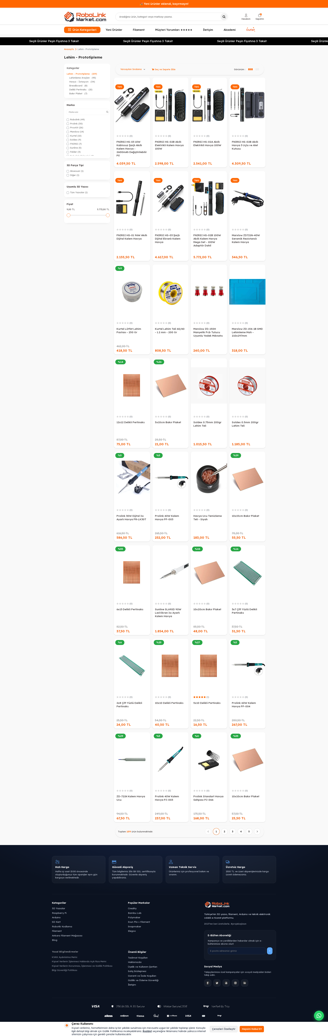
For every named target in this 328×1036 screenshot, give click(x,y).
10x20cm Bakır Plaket (207, 609)
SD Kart (56, 921)
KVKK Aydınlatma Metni (64, 957)
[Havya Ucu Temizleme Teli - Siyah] (209, 479)
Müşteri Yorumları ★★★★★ (173, 29)
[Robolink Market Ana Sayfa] (240, 905)
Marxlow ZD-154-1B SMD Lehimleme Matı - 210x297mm (247, 332)
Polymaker (134, 917)
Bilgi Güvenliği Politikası (64, 970)
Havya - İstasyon (82, 81)
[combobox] (171, 17)
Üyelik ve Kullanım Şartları (142, 966)
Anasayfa (69, 49)
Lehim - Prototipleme (82, 73)
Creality (132, 908)
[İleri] (257, 831)
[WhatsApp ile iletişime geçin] (319, 1016)
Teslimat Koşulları (138, 957)
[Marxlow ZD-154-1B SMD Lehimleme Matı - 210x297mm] (247, 292)
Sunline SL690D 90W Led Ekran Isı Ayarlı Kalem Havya (168, 613)
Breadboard (78, 85)
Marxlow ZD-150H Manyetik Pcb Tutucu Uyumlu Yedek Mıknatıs (208, 332)
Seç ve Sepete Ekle (164, 69)
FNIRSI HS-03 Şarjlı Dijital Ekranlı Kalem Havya (167, 239)
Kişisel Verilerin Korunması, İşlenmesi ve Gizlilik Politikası (82, 965)
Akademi (230, 29)
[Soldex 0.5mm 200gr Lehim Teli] (247, 385)
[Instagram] (235, 983)
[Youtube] (226, 983)
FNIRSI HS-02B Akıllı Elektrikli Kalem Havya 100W (169, 145)
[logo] (85, 17)
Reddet (147, 1031)
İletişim (208, 29)
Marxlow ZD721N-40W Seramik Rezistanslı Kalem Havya (246, 239)
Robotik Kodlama (62, 926)
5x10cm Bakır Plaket (168, 422)
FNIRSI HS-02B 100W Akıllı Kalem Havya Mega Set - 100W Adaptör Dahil (207, 240)
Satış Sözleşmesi (137, 971)
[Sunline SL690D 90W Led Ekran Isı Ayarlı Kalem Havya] (170, 572)
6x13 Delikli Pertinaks (130, 609)
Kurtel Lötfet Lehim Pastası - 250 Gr (129, 330)
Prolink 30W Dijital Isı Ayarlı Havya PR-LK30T (131, 517)
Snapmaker (134, 926)
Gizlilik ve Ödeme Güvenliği (143, 980)
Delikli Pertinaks (80, 89)
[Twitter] (217, 983)
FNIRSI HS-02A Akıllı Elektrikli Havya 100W (207, 143)
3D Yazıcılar (58, 908)
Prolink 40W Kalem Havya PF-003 (167, 517)
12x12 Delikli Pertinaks (131, 422)
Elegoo (132, 930)
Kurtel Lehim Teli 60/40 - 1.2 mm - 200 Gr (169, 330)
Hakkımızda (134, 962)
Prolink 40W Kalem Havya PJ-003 (167, 798)
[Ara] (224, 16)
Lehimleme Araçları (82, 77)
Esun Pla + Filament (139, 921)
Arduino (56, 917)
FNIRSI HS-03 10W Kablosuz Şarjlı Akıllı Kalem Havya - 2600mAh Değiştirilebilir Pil (132, 148)
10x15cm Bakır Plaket (245, 515)
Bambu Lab (134, 912)
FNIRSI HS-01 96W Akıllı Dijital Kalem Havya (132, 237)
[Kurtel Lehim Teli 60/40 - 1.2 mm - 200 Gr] (170, 292)
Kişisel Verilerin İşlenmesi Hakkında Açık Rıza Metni (79, 961)
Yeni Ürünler (114, 29)
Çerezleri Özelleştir (223, 1029)
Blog (54, 939)
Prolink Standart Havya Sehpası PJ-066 (208, 798)
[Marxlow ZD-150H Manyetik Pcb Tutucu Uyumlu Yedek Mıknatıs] (209, 292)
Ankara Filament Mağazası (67, 935)
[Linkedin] (244, 983)
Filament (139, 29)
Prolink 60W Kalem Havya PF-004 (244, 704)
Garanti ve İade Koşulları (142, 975)
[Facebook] (207, 983)
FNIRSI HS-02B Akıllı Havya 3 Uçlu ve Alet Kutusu (245, 145)
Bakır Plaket (78, 93)
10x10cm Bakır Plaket (245, 796)
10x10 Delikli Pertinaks (169, 703)
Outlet (250, 29)
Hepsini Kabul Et (252, 1029)
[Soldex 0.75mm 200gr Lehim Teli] (209, 385)
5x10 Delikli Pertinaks (207, 703)
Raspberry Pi (59, 912)
